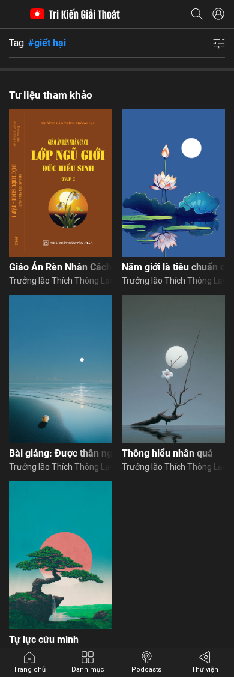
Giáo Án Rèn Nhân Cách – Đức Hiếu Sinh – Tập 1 (60, 267)
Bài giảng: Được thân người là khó (60, 453)
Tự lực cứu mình (44, 639)
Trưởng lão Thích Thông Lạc (60, 280)
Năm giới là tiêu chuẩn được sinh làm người (173, 267)
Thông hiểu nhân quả (167, 453)
